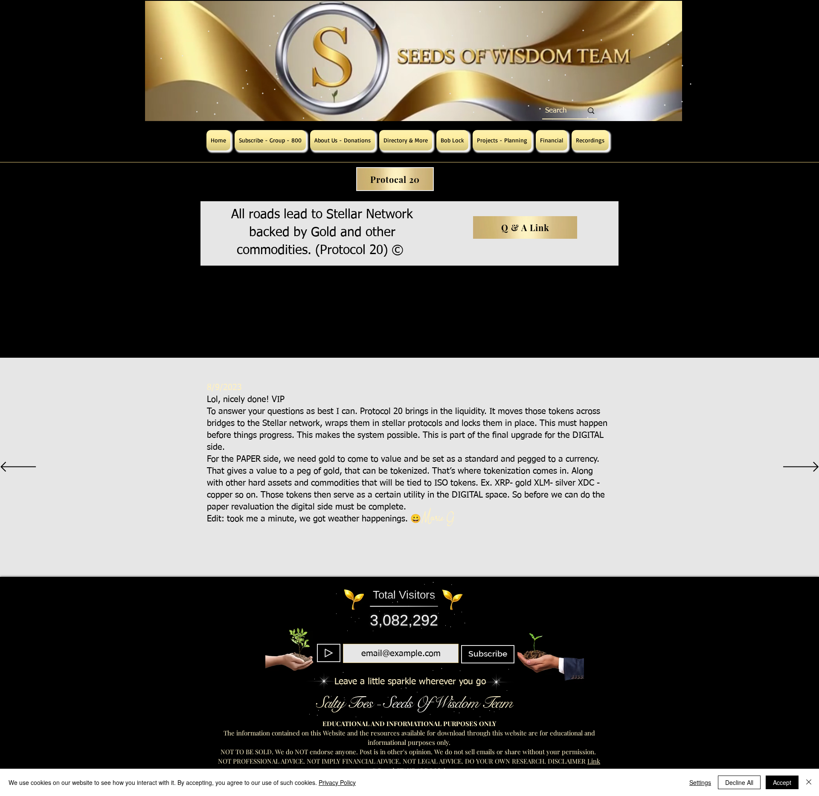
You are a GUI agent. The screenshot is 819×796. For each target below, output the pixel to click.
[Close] (809, 782)
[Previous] (18, 467)
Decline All (739, 782)
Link (593, 761)
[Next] (801, 467)
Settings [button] (700, 782)
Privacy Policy (337, 782)
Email (398, 638)
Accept (782, 782)
